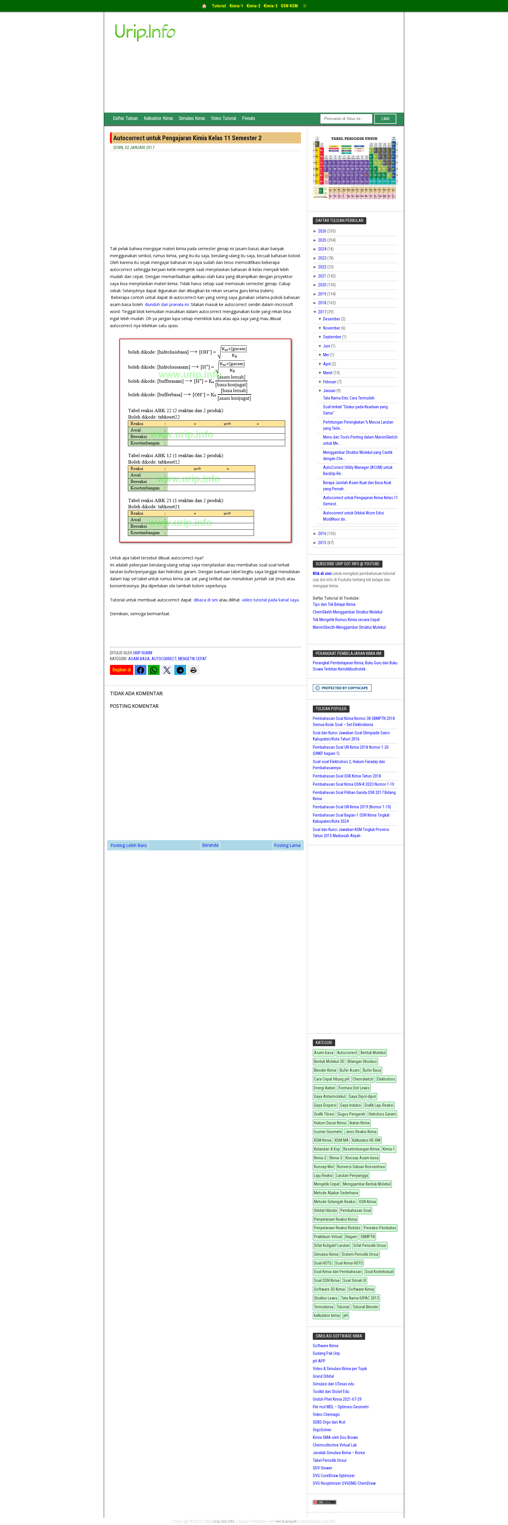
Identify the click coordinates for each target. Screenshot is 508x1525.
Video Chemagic (326, 1414)
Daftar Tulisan (125, 118)
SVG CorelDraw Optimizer (334, 1475)
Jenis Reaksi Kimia (361, 1131)
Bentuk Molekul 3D (329, 1061)
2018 (322, 302)
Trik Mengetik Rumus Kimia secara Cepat (346, 619)
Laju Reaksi (323, 1175)
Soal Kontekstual (379, 1271)
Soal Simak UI (354, 1280)
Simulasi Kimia (192, 118)
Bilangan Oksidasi (362, 1061)
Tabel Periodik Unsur (330, 1460)
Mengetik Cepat (192, 658)
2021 (322, 276)
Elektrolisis (386, 1079)
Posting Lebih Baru (129, 845)
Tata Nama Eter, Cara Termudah (349, 398)
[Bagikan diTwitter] (167, 670)
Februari (330, 381)
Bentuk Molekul (373, 1052)
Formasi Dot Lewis (354, 1088)
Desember (332, 319)
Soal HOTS (323, 1263)
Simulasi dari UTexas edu (333, 1384)
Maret (328, 372)
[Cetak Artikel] (193, 670)
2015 (322, 542)
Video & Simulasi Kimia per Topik (340, 1368)
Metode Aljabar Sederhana (336, 1192)
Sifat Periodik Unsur (369, 1245)
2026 (322, 231)
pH (345, 1315)
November (332, 328)
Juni (327, 346)
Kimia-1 (389, 1149)
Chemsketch (362, 1079)
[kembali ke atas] (502, 1516)
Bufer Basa (372, 1070)
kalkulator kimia (327, 1315)
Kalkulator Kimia (158, 118)
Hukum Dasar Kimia (330, 1123)
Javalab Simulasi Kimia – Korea (339, 1452)
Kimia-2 (320, 1158)
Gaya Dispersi (325, 1105)
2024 (322, 249)
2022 (322, 267)
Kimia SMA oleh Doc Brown (335, 1437)
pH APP (319, 1361)
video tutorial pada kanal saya (270, 600)
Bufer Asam (350, 1070)
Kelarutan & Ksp (327, 1149)
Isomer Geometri (328, 1131)
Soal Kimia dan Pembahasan (338, 1271)
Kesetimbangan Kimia (361, 1149)
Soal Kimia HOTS (349, 1263)
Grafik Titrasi (324, 1114)
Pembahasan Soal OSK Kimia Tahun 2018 (347, 776)
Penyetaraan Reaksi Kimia (335, 1219)
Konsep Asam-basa (362, 1158)
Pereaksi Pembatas (380, 1227)
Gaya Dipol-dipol (362, 1096)
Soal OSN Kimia (327, 1280)
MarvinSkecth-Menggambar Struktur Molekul (349, 627)
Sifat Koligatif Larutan (332, 1245)
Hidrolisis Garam (382, 1114)
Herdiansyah (286, 1521)
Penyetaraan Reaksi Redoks (337, 1227)
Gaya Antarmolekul (329, 1096)
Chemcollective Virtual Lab (335, 1445)
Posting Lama (287, 845)
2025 (322, 240)
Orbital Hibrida (325, 1210)
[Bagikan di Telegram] (180, 670)
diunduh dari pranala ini (167, 304)
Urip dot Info (224, 1521)
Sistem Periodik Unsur (360, 1254)
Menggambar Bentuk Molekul (367, 1184)
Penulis (248, 118)
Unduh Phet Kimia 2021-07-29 (337, 1399)
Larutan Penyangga (352, 1175)
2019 (322, 294)
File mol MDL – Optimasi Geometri (341, 1406)
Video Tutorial (223, 118)
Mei (326, 354)
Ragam (351, 1236)
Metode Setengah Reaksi (334, 1201)
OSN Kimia (367, 1201)
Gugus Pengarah (351, 1114)
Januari (329, 390)
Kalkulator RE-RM (366, 1140)
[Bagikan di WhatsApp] (154, 670)
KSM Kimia (322, 1140)
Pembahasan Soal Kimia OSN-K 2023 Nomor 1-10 (353, 784)
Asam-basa (139, 658)
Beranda (210, 845)
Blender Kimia (325, 1070)
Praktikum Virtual (328, 1236)
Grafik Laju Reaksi (379, 1105)
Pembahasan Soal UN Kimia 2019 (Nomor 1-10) (352, 807)
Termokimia (323, 1307)
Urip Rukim (142, 653)
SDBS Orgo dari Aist (329, 1422)
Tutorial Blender (365, 1307)
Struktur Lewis (325, 1298)
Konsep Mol (324, 1166)
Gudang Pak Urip (326, 1353)
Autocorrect (163, 658)
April (327, 364)
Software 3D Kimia (329, 1289)
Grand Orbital (323, 1376)
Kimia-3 (336, 1158)
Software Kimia (361, 1289)
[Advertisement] (298, 68)
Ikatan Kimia (360, 1123)
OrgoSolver (322, 1429)
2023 (322, 258)
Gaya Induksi (350, 1105)
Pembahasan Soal (355, 1210)
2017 (322, 312)
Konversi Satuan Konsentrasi (361, 1166)
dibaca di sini (206, 600)
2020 (322, 284)
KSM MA (342, 1140)
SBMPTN (368, 1236)
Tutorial (343, 1307)
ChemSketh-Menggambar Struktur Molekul (347, 612)
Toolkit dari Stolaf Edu (331, 1391)
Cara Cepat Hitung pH (331, 1079)
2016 (322, 533)
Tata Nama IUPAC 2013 (360, 1298)
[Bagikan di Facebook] (140, 670)
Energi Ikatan (324, 1088)
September (332, 337)
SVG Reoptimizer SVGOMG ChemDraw (344, 1483)
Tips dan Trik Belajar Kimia (334, 604)
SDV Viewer (322, 1468)
